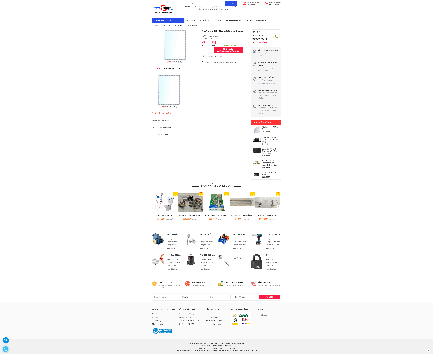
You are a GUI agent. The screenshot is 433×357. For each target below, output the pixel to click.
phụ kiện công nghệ (208, 9)
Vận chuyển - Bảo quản (274, 245)
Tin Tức (216, 20)
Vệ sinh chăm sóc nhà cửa (177, 259)
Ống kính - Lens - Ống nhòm (210, 265)
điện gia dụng (202, 7)
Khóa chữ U (270, 259)
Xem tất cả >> (172, 248)
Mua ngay (228, 50)
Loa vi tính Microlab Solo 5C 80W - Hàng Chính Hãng (269, 151)
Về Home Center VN (233, 20)
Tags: (204, 62)
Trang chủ (189, 20)
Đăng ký (258, 2)
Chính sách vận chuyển (213, 314)
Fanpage (265, 315)
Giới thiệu (155, 314)
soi (235, 62)
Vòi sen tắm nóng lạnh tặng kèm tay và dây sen (196, 215)
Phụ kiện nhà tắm (173, 265)
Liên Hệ (249, 20)
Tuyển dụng (156, 320)
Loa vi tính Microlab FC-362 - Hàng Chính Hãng (270, 139)
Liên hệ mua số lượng (260, 42)
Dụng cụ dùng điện (273, 242)
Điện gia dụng (172, 239)
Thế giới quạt (172, 242)
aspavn (209, 62)
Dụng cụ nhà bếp (173, 262)
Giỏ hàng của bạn (275, 2)
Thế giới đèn (171, 245)
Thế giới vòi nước (206, 242)
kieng (226, 62)
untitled (235, 239)
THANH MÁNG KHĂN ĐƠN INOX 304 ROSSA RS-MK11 (250, 215)
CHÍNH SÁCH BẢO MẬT (214, 320)
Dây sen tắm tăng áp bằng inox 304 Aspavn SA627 (223, 215)
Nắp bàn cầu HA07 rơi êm (270, 128)
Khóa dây (269, 265)
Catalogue (260, 20)
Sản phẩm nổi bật (262, 122)
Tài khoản (251, 4)
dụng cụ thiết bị (213, 7)
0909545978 (259, 38)
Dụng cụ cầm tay (272, 239)
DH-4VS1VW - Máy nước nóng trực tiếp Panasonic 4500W (277, 215)
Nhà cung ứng (157, 324)
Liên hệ (155, 317)
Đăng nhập (250, 2)
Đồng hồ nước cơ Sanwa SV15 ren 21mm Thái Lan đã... (269, 162)
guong (215, 62)
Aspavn (216, 36)
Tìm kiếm (231, 3)
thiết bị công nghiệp (221, 9)
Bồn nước (203, 239)
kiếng (231, 62)
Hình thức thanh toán (213, 324)
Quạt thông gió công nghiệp (243, 242)
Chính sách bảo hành (213, 317)
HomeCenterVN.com (238, 343)
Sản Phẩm (204, 20)
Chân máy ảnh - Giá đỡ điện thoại (212, 259)
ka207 (221, 62)
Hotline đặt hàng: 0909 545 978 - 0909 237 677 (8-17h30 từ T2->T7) (190, 320)
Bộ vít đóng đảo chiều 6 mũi (270, 173)
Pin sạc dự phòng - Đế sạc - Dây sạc (213, 262)
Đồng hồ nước (205, 245)
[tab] (157, 68)
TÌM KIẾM (269, 297)
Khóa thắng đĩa (271, 262)
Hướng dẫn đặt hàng (186, 314)
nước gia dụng (222, 7)
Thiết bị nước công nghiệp (242, 245)
